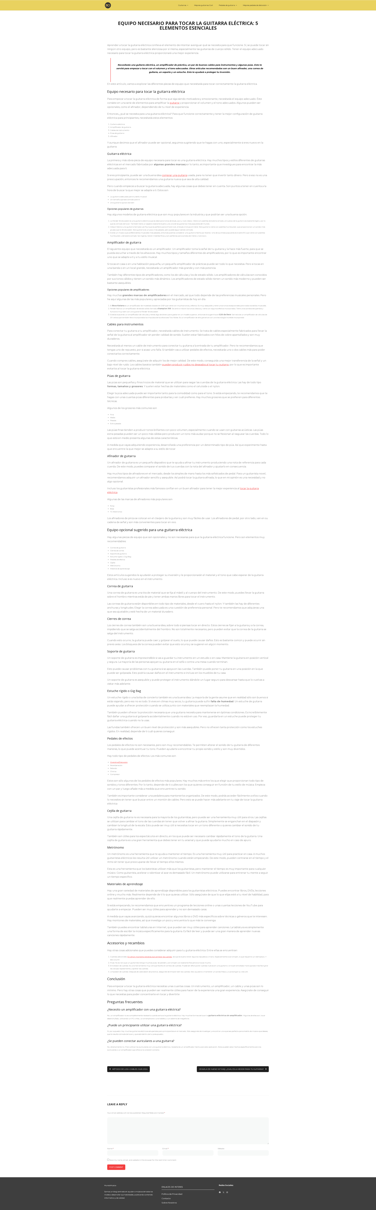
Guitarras (182, 5)
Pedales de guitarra (227, 5)
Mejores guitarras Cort (203, 5)
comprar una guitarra (174, 175)
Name (110, 1148)
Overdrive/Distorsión (119, 762)
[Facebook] (220, 1192)
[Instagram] (227, 1192)
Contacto (166, 1198)
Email (165, 1148)
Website (221, 1148)
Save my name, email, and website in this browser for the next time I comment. (143, 1160)
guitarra (174, 102)
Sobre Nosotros (169, 1202)
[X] (223, 1192)
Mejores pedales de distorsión (255, 5)
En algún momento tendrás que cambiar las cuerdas (149, 957)
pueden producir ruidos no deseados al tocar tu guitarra (195, 364)
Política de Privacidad (172, 1194)
